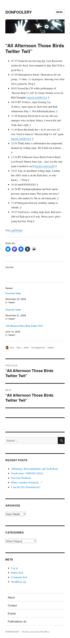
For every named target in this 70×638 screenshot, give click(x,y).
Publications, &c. (17, 621)
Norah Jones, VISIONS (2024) (27, 473)
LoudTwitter (16, 230)
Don (12, 347)
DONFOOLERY (18, 12)
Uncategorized (38, 347)
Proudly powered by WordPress (35, 631)
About (11, 597)
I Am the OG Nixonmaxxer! (25, 487)
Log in (14, 568)
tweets (51, 347)
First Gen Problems (21, 478)
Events (12, 613)
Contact (12, 605)
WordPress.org (18, 581)
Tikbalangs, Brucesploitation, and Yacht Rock (34, 468)
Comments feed (19, 577)
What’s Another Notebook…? (26, 482)
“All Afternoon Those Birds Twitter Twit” (24, 325)
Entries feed (17, 572)
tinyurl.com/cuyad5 (45, 166)
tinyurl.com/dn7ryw (37, 97)
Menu (59, 12)
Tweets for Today (13, 293)
